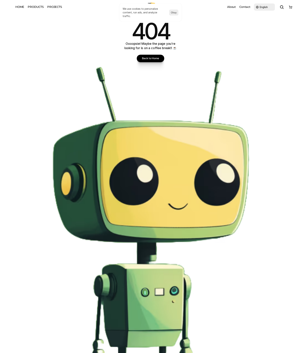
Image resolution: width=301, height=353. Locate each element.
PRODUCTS (36, 7)
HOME (19, 7)
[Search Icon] (281, 7)
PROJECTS (54, 7)
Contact (244, 7)
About (231, 7)
